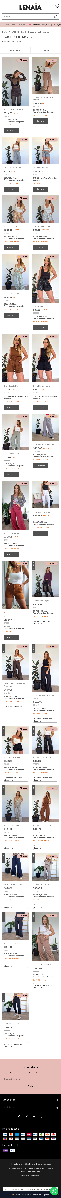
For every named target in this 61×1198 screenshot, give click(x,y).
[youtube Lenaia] (34, 1116)
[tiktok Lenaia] (41, 1116)
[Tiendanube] (30, 1175)
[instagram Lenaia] (19, 1116)
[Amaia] (54, 1191)
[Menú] (4, 7)
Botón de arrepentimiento (30, 1171)
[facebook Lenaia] (27, 1116)
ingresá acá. (48, 1168)
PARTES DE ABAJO (17, 32)
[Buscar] (55, 16)
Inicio (4, 32)
